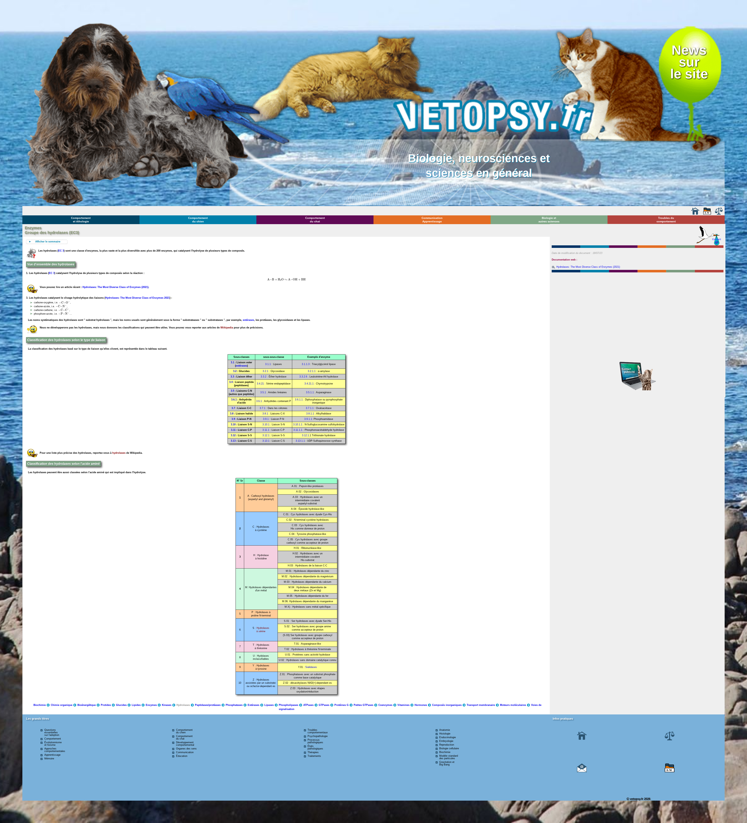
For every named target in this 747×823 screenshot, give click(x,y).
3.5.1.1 (310, 392)
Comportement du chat (315, 219)
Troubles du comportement (666, 219)
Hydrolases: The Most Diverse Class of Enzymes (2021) (115, 287)
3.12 (233, 435)
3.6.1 (234, 399)
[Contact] (582, 771)
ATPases (308, 705)
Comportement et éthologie (81, 219)
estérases (248, 319)
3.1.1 (268, 364)
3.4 (231, 382)
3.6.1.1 (299, 399)
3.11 (233, 429)
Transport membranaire (481, 705)
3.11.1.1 (297, 429)
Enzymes (151, 705)
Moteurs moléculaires (513, 705)
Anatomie (444, 729)
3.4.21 (260, 383)
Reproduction (446, 744)
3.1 (232, 362)
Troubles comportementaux (318, 731)
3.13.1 (265, 440)
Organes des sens (186, 748)
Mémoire (49, 758)
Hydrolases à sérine (262, 629)
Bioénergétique (86, 705)
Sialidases (311, 667)
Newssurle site (689, 62)
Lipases (269, 705)
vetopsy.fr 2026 (639, 798)
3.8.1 (265, 413)
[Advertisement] (637, 294)
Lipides (136, 705)
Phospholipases (288, 705)
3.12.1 (265, 435)
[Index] (707, 213)
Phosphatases (234, 705)
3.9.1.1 (308, 419)
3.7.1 (262, 408)
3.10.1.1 (297, 424)
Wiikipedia (226, 327)
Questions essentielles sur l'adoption (51, 732)
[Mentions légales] (719, 213)
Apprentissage (52, 754)
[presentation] (275, 279)
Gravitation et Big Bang (446, 763)
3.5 (232, 390)
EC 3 (61, 250)
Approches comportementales (54, 750)
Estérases (253, 705)
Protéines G (341, 705)
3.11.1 (265, 429)
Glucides (121, 705)
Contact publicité (628, 370)
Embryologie (446, 741)
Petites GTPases (363, 705)
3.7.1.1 (310, 408)
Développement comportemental (185, 743)
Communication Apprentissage (432, 219)
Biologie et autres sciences (548, 219)
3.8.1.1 (310, 413)
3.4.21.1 (309, 383)
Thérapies (313, 752)
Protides (106, 705)
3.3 (232, 376)
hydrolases (118, 452)
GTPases (324, 705)
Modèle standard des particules (448, 757)
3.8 (231, 413)
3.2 (235, 371)
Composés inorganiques (447, 705)
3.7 (233, 408)
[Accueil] (695, 213)
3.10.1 (265, 424)
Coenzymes (385, 705)
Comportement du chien (198, 219)
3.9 (233, 419)
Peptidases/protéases (208, 705)
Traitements (314, 756)
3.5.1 (263, 392)
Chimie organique (61, 705)
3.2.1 (265, 371)
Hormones (421, 705)
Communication (185, 752)
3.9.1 (266, 419)
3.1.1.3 (305, 364)
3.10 (233, 424)
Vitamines (403, 705)
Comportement (52, 738)
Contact (716, 239)
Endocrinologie (447, 737)
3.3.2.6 (303, 376)
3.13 (233, 440)
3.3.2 (263, 376)
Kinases (166, 705)
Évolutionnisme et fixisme (53, 743)
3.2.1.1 (312, 371)
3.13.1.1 (301, 440)
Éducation (181, 756)
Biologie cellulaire (449, 748)
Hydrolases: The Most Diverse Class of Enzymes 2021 (137, 297)
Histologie (444, 733)
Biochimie (39, 705)
